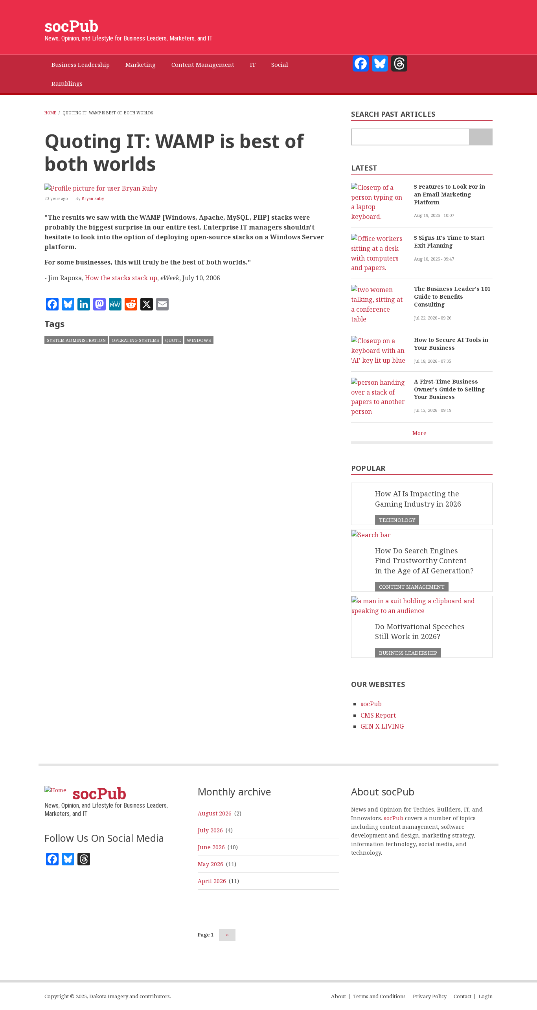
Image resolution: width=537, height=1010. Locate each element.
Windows (199, 340)
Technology (397, 519)
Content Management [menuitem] (202, 64)
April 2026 (212, 881)
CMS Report (378, 715)
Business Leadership (408, 652)
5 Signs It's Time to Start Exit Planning (449, 241)
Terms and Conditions (379, 996)
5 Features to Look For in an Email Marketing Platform (449, 194)
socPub (71, 25)
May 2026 (210, 864)
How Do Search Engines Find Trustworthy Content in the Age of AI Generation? (424, 560)
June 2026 (211, 847)
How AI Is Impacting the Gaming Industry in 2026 (418, 499)
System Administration (76, 340)
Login (485, 996)
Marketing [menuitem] (140, 64)
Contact (462, 996)
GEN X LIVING (382, 726)
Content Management (412, 586)
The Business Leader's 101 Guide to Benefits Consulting (452, 296)
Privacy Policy (430, 996)
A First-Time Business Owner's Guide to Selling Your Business (449, 389)
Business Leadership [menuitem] (80, 64)
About (338, 996)
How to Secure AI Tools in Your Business (451, 343)
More (419, 433)
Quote (173, 340)
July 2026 (210, 830)
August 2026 (215, 813)
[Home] (55, 789)
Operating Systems (135, 340)
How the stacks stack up (121, 278)
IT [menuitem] (253, 64)
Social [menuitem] (279, 64)
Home (50, 113)
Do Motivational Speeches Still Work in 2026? (420, 631)
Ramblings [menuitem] (67, 83)
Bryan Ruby (93, 198)
